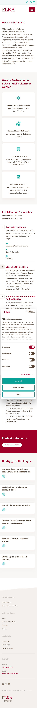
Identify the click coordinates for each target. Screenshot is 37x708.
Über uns (5, 625)
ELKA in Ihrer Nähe (8, 621)
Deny (18, 394)
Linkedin (9, 258)
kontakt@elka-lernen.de (10, 673)
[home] (13, 10)
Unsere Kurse (6, 602)
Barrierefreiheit (7, 648)
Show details (25, 374)
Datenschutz (6, 645)
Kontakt (4, 629)
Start (3, 618)
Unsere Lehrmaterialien (10, 606)
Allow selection (18, 388)
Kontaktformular (13, 252)
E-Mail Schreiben (12, 445)
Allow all (18, 381)
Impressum (5, 641)
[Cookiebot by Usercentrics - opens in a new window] (26, 311)
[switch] (32, 353)
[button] (32, 9)
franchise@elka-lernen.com (17, 246)
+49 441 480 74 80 (7, 667)
